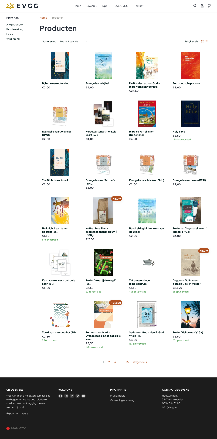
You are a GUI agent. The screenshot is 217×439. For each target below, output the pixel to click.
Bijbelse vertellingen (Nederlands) (141, 133)
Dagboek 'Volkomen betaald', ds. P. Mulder (186, 282)
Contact (138, 5)
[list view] (206, 41)
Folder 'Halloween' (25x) (188, 332)
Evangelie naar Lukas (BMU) (189, 180)
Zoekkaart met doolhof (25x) (60, 332)
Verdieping (13, 38)
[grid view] (202, 41)
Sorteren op (49, 41)
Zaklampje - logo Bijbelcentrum (139, 282)
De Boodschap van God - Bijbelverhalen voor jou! (144, 85)
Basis (9, 34)
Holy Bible (179, 131)
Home (77, 5)
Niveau (90, 5)
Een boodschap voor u (186, 83)
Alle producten (15, 24)
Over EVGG (121, 5)
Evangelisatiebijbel (97, 83)
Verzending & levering (122, 400)
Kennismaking (14, 29)
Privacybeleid (117, 395)
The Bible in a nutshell (55, 180)
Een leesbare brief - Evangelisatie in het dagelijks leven (103, 336)
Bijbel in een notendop (55, 83)
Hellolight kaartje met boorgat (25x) (55, 230)
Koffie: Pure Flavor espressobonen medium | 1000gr (101, 232)
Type (105, 5)
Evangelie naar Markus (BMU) (146, 180)
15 (127, 362)
